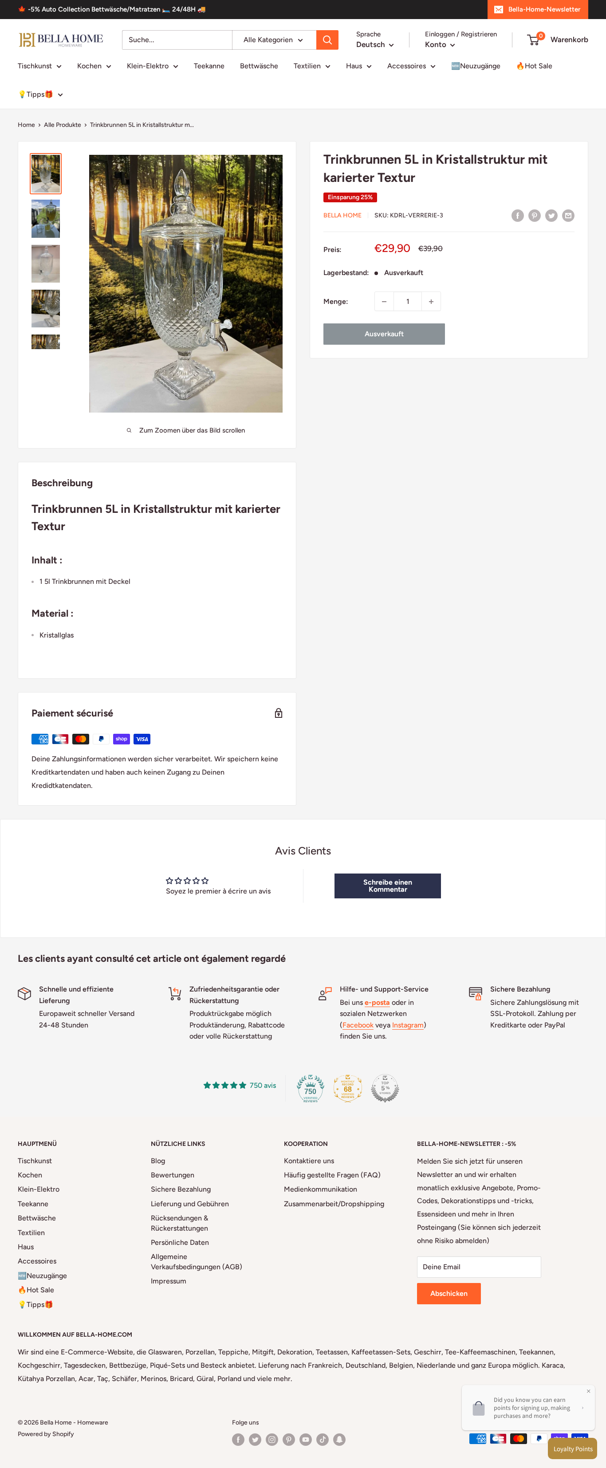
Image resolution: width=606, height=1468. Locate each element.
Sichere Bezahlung (181, 1189)
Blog (158, 1161)
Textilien (307, 66)
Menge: (335, 301)
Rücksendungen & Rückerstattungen (179, 1223)
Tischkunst (35, 66)
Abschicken (449, 1293)
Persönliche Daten (180, 1242)
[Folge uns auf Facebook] (238, 1439)
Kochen (89, 66)
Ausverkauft (384, 334)
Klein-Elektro (148, 66)
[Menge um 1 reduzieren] (384, 301)
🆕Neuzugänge (475, 66)
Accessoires (406, 66)
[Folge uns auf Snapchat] (339, 1439)
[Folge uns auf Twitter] (255, 1439)
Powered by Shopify (46, 1434)
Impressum (168, 1281)
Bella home (342, 216)
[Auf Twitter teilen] (551, 215)
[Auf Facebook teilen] (518, 215)
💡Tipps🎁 (35, 94)
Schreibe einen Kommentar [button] (387, 885)
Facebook (358, 1025)
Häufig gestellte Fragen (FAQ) (332, 1175)
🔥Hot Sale (534, 66)
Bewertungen (172, 1175)
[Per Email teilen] (568, 215)
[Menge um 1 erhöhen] (431, 301)
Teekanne (209, 66)
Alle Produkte (62, 125)
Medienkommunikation (320, 1189)
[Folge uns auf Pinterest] (289, 1439)
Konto (436, 44)
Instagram (408, 1025)
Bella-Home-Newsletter (544, 9)
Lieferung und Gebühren (190, 1204)
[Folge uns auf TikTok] (322, 1439)
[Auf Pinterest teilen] (534, 215)
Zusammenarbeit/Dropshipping (334, 1204)
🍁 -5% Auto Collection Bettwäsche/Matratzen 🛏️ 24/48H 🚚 (112, 9)
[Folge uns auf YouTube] (305, 1439)
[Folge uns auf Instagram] (272, 1439)
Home (26, 125)
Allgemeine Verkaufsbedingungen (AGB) (196, 1261)
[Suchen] (327, 40)
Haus (354, 66)
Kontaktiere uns (309, 1161)
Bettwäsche (259, 66)
